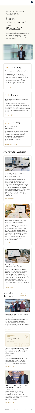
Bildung (14, 94)
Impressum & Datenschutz (25, 410)
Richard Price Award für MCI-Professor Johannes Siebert (16, 314)
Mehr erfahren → (9, 198)
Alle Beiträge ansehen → (23, 294)
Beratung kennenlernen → (12, 144)
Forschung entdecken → (11, 87)
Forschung (15, 66)
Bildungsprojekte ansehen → (12, 115)
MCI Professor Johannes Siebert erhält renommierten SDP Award (16, 386)
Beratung (15, 122)
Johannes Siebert (6, 2)
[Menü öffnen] (23, 2)
